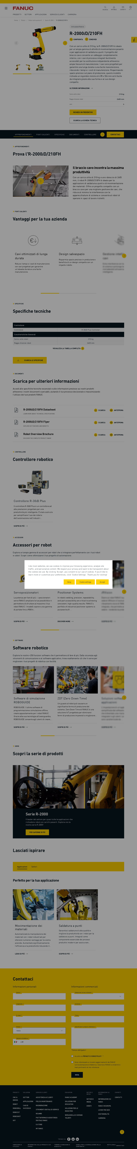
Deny (69, 582)
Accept (102, 582)
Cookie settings (85, 582)
